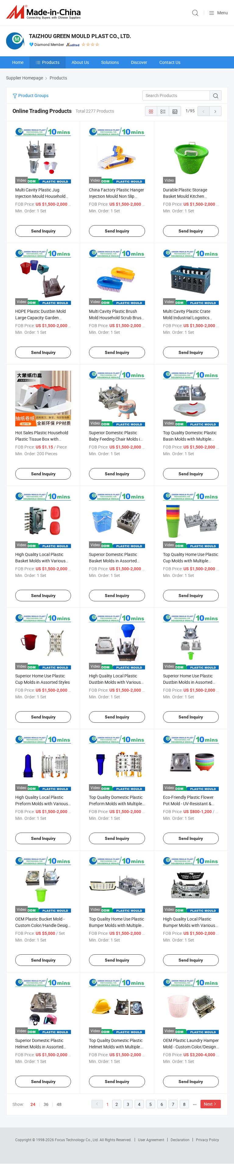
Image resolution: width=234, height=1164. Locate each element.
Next (208, 1104)
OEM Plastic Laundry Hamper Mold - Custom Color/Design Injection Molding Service (191, 1046)
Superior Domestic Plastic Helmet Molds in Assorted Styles (39, 1046)
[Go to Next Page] (215, 111)
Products (50, 62)
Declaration (180, 1139)
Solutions (110, 62)
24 (32, 1104)
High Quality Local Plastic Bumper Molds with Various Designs (189, 925)
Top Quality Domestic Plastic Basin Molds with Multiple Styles (190, 439)
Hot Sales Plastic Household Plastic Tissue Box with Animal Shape (41, 439)
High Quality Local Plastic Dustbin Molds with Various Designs (115, 682)
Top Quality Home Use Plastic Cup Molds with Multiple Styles (190, 560)
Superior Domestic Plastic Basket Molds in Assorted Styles (113, 560)
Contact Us (169, 62)
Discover (139, 62)
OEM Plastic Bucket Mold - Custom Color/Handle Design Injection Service (42, 925)
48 (59, 1104)
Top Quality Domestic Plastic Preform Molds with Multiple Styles (116, 803)
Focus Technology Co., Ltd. (77, 1139)
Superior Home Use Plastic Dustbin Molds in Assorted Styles (188, 682)
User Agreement (151, 1139)
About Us (80, 62)
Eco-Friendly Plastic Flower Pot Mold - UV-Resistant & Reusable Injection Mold (188, 803)
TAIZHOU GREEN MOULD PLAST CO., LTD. (80, 36)
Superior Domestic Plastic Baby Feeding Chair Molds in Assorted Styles (115, 439)
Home (17, 62)
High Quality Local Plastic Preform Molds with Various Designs (41, 803)
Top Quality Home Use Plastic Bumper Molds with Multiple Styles (116, 925)
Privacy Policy (207, 1139)
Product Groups (32, 95)
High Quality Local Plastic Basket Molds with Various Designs (40, 560)
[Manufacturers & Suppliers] (44, 12)
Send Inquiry (43, 231)
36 (46, 1104)
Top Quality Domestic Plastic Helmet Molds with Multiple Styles (116, 1046)
